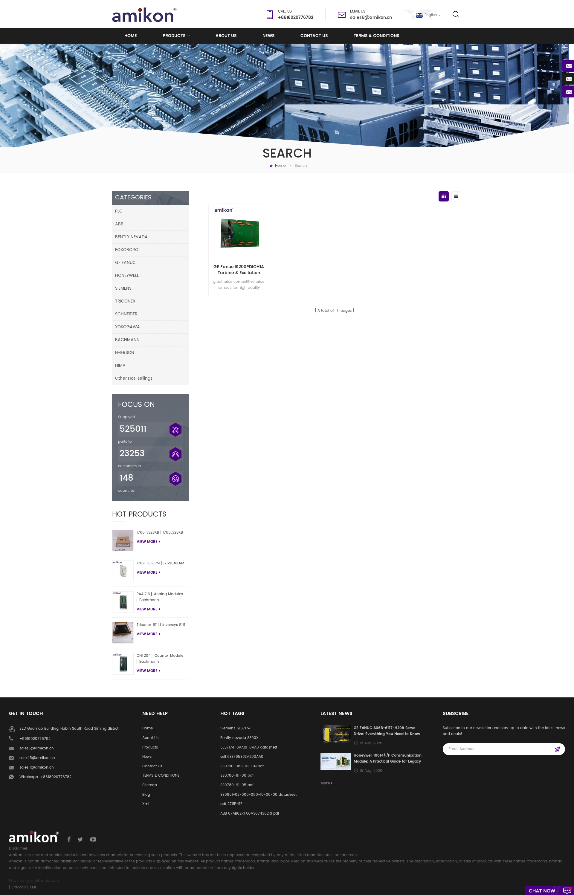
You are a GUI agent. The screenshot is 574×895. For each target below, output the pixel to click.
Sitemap (149, 785)
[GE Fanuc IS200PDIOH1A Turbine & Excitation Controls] (239, 234)
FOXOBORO (126, 249)
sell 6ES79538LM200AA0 (241, 757)
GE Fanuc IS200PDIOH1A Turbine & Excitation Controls (238, 270)
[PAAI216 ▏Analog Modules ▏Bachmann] (123, 602)
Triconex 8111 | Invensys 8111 (161, 625)
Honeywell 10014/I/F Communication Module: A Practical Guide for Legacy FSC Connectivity (388, 759)
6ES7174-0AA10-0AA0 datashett (248, 747)
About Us (150, 738)
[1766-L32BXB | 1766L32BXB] (123, 540)
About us (226, 35)
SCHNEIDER (126, 314)
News (268, 35)
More (325, 783)
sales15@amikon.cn (37, 758)
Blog (146, 795)
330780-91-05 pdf (237, 785)
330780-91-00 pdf (237, 775)
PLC (119, 211)
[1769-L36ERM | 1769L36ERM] (123, 571)
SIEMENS (123, 288)
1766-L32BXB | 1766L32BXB (160, 532)
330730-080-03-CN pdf (242, 766)
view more (147, 542)
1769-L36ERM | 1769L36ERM (160, 563)
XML (33, 887)
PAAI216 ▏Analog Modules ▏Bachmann (160, 597)
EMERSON (124, 352)
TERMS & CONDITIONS (376, 35)
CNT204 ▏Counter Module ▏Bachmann (160, 659)
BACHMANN (127, 339)
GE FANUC (125, 262)
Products (174, 35)
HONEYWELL (127, 275)
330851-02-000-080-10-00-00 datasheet (258, 795)
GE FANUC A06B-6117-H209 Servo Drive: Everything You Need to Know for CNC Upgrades (387, 731)
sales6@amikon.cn (371, 17)
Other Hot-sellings (133, 378)
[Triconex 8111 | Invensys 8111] (123, 633)
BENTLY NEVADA (131, 236)
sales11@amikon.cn (36, 767)
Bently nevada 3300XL (240, 738)
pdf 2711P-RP (231, 804)
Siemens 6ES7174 (235, 728)
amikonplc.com (45, 881)
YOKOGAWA (127, 326)
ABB (119, 224)
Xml (145, 804)
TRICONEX (125, 301)
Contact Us (314, 35)
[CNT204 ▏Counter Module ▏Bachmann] (123, 663)
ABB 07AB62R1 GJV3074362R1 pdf (249, 813)
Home (130, 35)
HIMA (120, 365)
